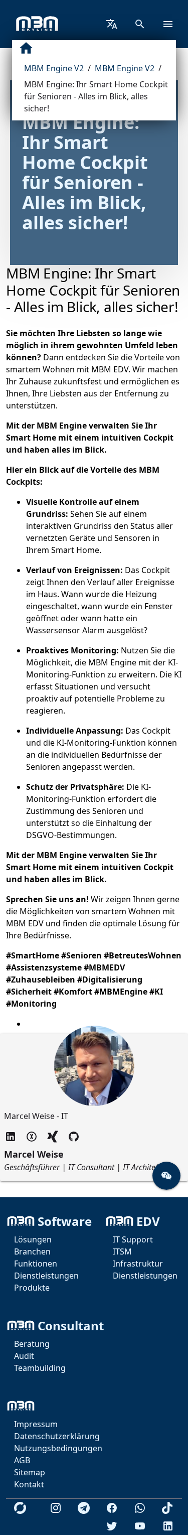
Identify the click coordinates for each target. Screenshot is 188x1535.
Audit (24, 1355)
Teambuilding (40, 1367)
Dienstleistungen (46, 1275)
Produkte (32, 1287)
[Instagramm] (56, 1508)
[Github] (73, 1136)
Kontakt (29, 1484)
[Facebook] (112, 1508)
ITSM (122, 1251)
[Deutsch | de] (112, 24)
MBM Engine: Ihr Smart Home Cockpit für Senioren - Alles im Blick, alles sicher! (96, 96)
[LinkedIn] (168, 1526)
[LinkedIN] (10, 1136)
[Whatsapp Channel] (140, 1508)
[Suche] (140, 24)
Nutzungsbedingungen (58, 1448)
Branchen (32, 1251)
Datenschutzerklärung (57, 1436)
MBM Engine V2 (54, 68)
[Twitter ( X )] (31, 1136)
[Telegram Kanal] (84, 1508)
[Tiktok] (168, 1508)
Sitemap (29, 1472)
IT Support (133, 1239)
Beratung (32, 1343)
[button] (166, 1176)
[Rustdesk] (20, 1508)
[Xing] (52, 1136)
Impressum (36, 1424)
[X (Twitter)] (112, 1526)
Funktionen (35, 1263)
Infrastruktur (138, 1263)
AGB (22, 1460)
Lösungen (33, 1239)
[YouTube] (140, 1526)
